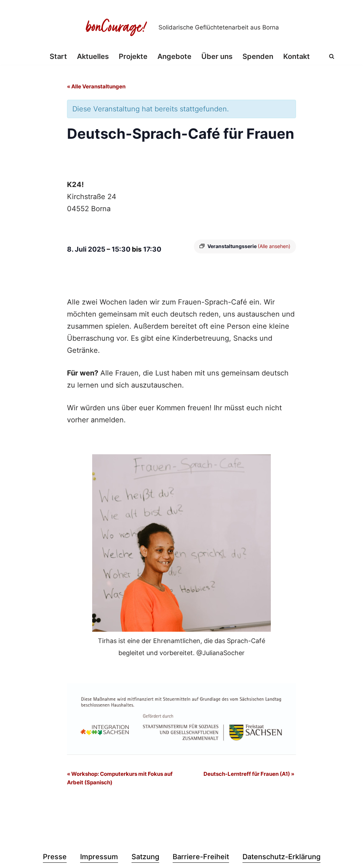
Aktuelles (93, 56)
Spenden (257, 56)
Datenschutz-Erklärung (281, 856)
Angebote (174, 56)
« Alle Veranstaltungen (96, 86)
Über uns (217, 56)
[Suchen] (331, 56)
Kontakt (296, 56)
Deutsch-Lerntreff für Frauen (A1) (248, 773)
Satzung (145, 856)
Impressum (99, 856)
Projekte (133, 56)
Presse (55, 856)
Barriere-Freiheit (201, 856)
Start (58, 56)
